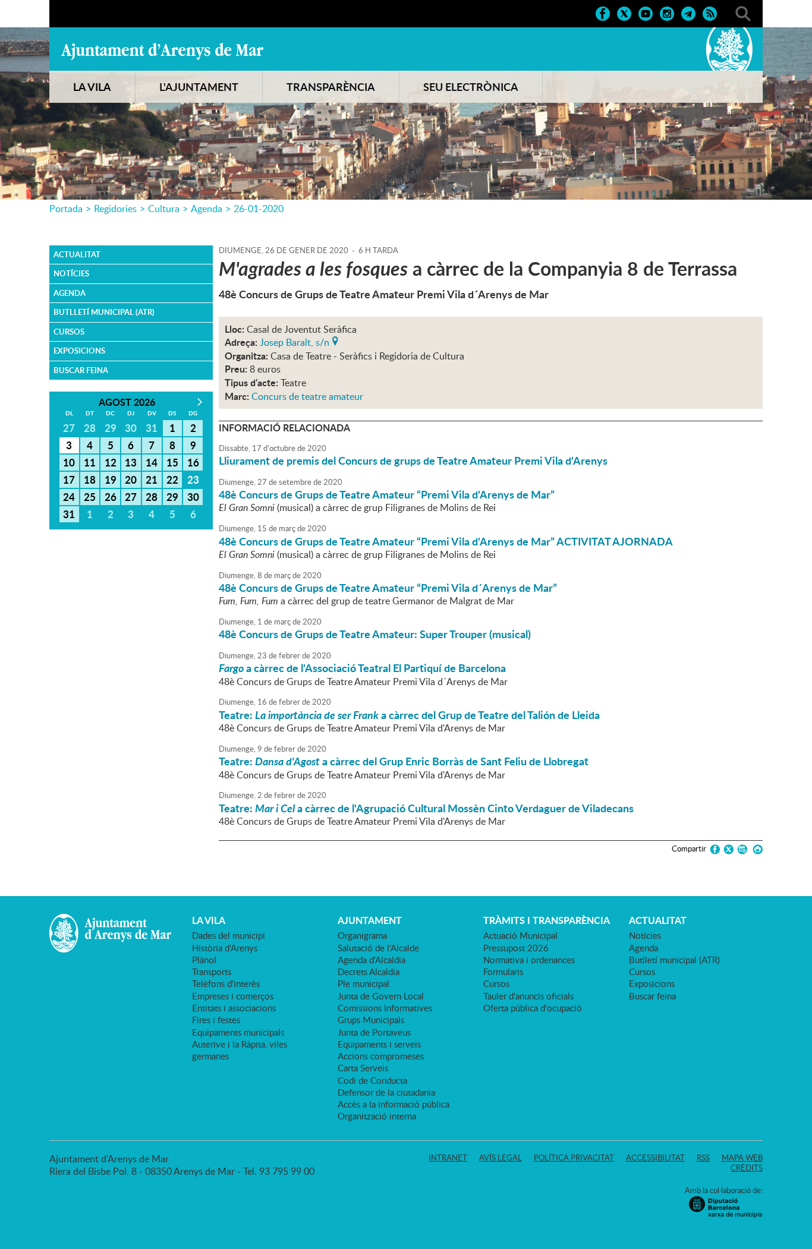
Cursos (68, 331)
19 (111, 479)
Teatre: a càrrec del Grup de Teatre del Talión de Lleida (409, 715)
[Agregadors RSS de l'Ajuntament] (709, 12)
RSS (703, 1157)
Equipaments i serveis (379, 1044)
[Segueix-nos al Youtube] (645, 12)
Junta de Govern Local (381, 996)
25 (90, 497)
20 (131, 479)
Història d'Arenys (224, 948)
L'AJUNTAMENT (198, 86)
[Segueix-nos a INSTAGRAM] (667, 12)
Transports (211, 971)
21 (152, 479)
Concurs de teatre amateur (307, 396)
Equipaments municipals (238, 1032)
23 (193, 479)
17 (69, 479)
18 (90, 479)
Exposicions (79, 350)
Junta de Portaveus (374, 1032)
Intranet (448, 1157)
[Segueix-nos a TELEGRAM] (688, 12)
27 (131, 497)
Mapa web (742, 1157)
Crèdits (747, 1167)
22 (172, 479)
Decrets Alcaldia (368, 971)
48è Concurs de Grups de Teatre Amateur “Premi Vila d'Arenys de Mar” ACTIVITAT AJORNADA (446, 541)
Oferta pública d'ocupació (532, 1008)
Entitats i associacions (234, 1008)
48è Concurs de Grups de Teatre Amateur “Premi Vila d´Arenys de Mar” (388, 587)
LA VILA (92, 86)
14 (152, 462)
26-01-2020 (259, 208)
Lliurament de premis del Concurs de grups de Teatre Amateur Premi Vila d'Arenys (413, 460)
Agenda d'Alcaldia (371, 960)
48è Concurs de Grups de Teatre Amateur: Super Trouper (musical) (375, 634)
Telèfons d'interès (226, 983)
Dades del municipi (228, 935)
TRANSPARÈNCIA (331, 86)
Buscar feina (80, 370)
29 (172, 497)
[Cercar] (743, 12)
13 (131, 462)
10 (69, 462)
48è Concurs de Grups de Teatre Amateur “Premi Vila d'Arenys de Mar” (387, 494)
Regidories (115, 208)
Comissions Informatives (385, 1008)
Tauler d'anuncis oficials (528, 996)
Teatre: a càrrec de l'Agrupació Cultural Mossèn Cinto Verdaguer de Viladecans (426, 808)
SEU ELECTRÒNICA (470, 86)
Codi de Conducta (372, 1080)
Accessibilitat (655, 1157)
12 (111, 462)
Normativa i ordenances (529, 960)
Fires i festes (216, 1020)
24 (69, 497)
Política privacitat (574, 1157)
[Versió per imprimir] (756, 849)
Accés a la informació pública (393, 1104)
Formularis (503, 971)
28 (152, 497)
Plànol (204, 960)
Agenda (206, 208)
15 (172, 462)
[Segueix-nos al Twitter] (624, 12)
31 (69, 514)
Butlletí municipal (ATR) (104, 312)
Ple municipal (363, 983)
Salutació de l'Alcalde (378, 948)
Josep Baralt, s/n (294, 341)
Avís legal (500, 1157)
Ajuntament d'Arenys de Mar (162, 51)
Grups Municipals (371, 1020)
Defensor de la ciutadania (386, 1092)
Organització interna (377, 1116)
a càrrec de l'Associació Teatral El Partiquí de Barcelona (362, 668)
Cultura (164, 208)
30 (193, 497)
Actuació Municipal (520, 935)
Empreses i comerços (232, 996)
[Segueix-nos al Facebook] (602, 12)
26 (111, 497)
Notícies (71, 273)
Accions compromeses (381, 1056)
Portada (66, 208)
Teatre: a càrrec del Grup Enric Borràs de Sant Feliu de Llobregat (403, 761)
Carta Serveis (363, 1068)
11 (90, 462)
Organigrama (362, 935)
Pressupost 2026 (516, 948)
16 (193, 462)
